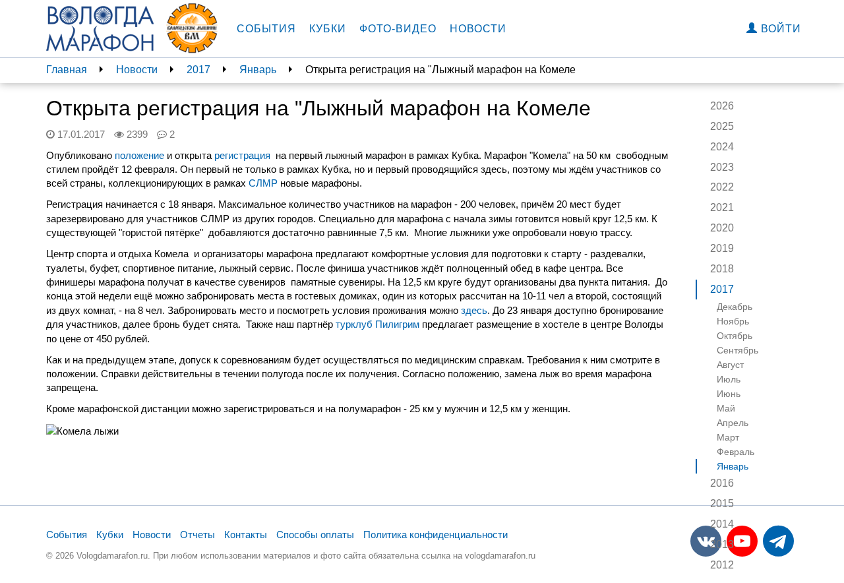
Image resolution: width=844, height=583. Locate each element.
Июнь (728, 393)
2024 (722, 146)
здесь (474, 310)
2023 (722, 167)
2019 (722, 248)
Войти (779, 28)
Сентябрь (737, 350)
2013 (722, 544)
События (266, 28)
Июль (728, 379)
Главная (66, 69)
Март (728, 437)
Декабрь (734, 306)
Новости (478, 28)
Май (726, 408)
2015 (722, 503)
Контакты (245, 534)
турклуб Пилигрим (377, 324)
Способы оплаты (315, 534)
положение (139, 155)
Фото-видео (398, 28)
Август (730, 364)
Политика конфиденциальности (435, 534)
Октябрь (734, 335)
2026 (722, 105)
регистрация (242, 155)
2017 (198, 69)
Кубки (327, 28)
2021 (722, 207)
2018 (722, 268)
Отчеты (197, 534)
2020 (722, 227)
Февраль (735, 451)
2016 (722, 483)
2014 (722, 524)
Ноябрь (733, 321)
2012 (722, 564)
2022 (722, 187)
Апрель (732, 422)
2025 (722, 126)
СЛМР (263, 183)
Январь (257, 69)
